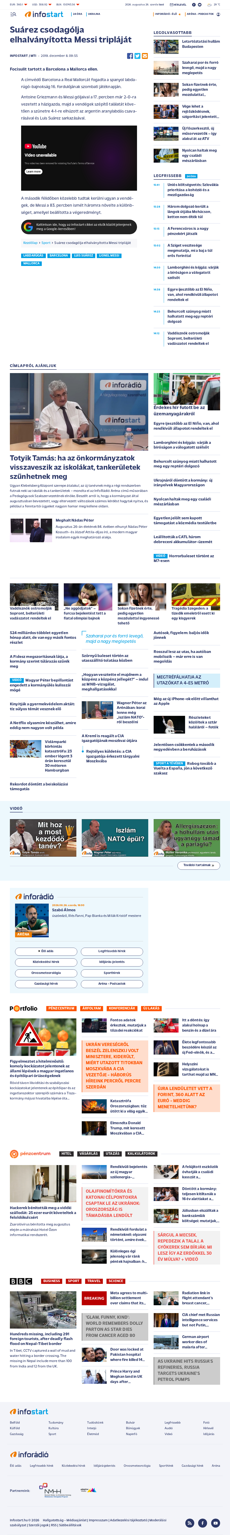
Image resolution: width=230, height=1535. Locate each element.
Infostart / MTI (23, 56)
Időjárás (208, 1434)
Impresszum (98, 1520)
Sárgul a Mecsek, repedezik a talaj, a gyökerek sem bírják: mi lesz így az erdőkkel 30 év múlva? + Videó (185, 1247)
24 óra (77, 14)
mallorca (31, 263)
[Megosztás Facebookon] (130, 56)
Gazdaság (16, 1434)
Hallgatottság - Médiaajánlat (64, 1520)
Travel (94, 1281)
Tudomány (56, 1422)
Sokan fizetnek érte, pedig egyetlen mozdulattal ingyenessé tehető (138, 616)
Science (116, 1281)
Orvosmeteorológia (137, 1466)
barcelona (59, 255)
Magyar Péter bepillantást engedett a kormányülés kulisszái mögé (41, 685)
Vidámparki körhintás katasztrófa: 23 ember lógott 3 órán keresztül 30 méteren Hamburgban (58, 756)
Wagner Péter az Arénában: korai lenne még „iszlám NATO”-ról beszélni (132, 712)
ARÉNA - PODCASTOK (200, 14)
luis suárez (83, 255)
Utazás (112, 1154)
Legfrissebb (173, 1422)
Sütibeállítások (70, 1525)
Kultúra (54, 1428)
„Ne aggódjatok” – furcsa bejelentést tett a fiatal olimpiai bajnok (85, 613)
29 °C (216, 4)
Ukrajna (94, 14)
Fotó (206, 1422)
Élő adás (47, 951)
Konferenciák (122, 1008)
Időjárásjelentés (104, 1466)
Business (51, 1281)
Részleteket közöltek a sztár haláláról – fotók (203, 722)
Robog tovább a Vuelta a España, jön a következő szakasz (185, 769)
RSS (54, 1525)
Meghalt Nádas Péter (75, 520)
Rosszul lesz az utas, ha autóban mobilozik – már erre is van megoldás (182, 657)
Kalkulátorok (141, 1154)
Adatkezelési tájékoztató (128, 1520)
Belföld (15, 1422)
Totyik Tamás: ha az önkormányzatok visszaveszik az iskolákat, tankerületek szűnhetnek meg (75, 467)
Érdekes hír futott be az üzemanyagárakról (179, 410)
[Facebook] (202, 1523)
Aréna (216, 1466)
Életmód (93, 1434)
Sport (46, 243)
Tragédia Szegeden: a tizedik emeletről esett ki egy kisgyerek (193, 613)
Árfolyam (91, 1008)
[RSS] (189, 1523)
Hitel (66, 1154)
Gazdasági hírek (192, 1466)
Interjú (91, 1428)
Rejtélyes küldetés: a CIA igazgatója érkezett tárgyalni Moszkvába (113, 756)
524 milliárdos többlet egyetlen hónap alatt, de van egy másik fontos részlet (43, 638)
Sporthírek (166, 1466)
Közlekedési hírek (73, 1466)
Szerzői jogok (39, 1525)
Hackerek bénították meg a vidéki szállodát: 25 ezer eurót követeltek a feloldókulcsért (43, 1213)
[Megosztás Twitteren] (137, 56)
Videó (169, 1434)
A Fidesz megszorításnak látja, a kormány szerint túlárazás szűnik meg (39, 662)
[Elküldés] (145, 56)
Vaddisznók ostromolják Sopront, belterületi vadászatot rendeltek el (31, 613)
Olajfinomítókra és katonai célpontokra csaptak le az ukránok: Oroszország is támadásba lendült (113, 1203)
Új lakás (151, 1008)
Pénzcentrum (61, 1008)
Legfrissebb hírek (41, 1466)
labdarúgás (33, 255)
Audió (169, 1428)
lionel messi (109, 255)
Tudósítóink (95, 1422)
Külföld (15, 1428)
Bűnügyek (133, 1428)
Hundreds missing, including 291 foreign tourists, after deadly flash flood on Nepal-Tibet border (41, 1339)
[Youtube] (215, 1523)
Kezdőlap (30, 243)
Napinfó (131, 1434)
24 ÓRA (191, 176)
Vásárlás (89, 1154)
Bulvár (130, 1422)
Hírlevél (208, 1428)
